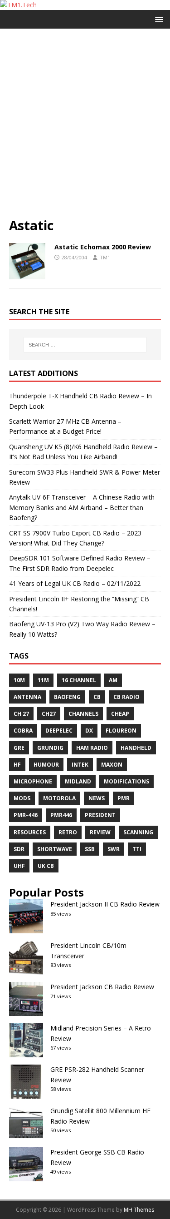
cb (97, 697)
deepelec (59, 730)
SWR (113, 849)
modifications (126, 781)
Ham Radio (92, 748)
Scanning (138, 832)
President (100, 815)
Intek (80, 764)
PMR (123, 798)
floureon (121, 730)
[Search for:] (85, 344)
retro (67, 832)
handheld (136, 748)
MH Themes (139, 1210)
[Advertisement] (85, 127)
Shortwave (54, 849)
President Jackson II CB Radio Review (105, 904)
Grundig (50, 748)
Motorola (59, 798)
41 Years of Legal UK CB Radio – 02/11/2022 (75, 583)
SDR (19, 849)
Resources (30, 832)
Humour (46, 764)
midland (78, 781)
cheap (120, 714)
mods (22, 798)
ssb (90, 849)
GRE (19, 748)
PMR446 (61, 815)
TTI (136, 849)
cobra (23, 730)
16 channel (79, 680)
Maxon (111, 764)
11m (43, 680)
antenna (27, 697)
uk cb (46, 866)
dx (89, 730)
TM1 (105, 257)
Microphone (33, 781)
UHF (19, 866)
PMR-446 (26, 815)
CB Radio (126, 697)
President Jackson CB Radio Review (102, 986)
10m (19, 680)
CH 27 (21, 714)
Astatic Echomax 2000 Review (102, 247)
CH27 (49, 714)
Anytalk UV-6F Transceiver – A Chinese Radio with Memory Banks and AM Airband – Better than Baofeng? (82, 507)
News (96, 798)
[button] (157, 18)
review (100, 832)
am (113, 680)
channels (83, 714)
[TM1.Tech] (18, 4)
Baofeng (67, 697)
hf (17, 764)
